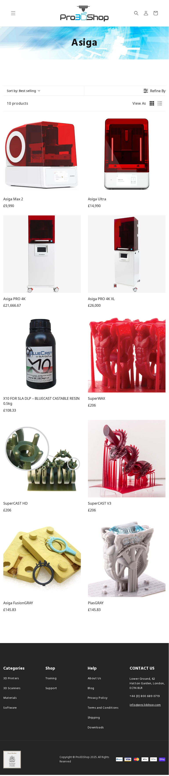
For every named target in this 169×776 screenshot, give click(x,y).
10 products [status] (17, 103)
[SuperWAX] (126, 353)
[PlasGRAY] (126, 558)
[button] (13, 13)
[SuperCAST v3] (126, 458)
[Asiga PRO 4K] (42, 254)
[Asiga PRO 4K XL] (126, 254)
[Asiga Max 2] (42, 154)
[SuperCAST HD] (42, 458)
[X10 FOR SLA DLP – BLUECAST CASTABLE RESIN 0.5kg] (42, 353)
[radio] (152, 103)
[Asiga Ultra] (126, 154)
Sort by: (21, 91)
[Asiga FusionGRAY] (42, 558)
